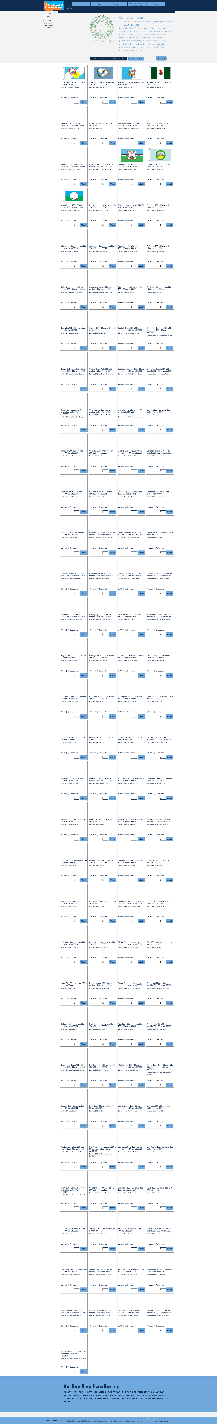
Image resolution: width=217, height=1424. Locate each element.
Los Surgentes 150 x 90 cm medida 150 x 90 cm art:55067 (159, 739)
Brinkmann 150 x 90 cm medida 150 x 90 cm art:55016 (73, 247)
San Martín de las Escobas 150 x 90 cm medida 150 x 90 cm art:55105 (102, 1149)
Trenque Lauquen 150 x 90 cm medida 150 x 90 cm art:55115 (159, 1230)
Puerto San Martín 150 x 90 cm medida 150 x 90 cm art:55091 (159, 984)
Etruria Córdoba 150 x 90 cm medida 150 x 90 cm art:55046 (130, 534)
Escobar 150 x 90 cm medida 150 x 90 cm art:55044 (72, 534)
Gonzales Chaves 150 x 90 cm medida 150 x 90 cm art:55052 (72, 616)
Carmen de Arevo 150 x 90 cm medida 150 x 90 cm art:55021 (101, 288)
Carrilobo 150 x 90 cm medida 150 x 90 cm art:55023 (159, 288)
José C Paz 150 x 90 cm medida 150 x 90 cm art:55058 (131, 657)
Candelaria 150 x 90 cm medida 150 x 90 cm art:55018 (131, 247)
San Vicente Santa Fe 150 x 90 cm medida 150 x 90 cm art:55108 (72, 1190)
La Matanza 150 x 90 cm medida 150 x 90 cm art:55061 (102, 698)
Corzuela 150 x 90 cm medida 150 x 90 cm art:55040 (72, 493)
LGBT (89, 1392)
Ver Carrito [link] (161, 58)
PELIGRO (78, 1392)
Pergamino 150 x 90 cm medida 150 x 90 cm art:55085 (102, 943)
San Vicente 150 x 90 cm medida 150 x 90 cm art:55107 (160, 1148)
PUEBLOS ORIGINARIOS (135, 1392)
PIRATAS (101, 1395)
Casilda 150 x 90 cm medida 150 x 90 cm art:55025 (102, 329)
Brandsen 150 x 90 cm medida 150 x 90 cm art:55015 (159, 206)
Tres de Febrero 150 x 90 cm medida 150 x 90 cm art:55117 (101, 1271)
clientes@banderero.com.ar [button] (130, 1421)
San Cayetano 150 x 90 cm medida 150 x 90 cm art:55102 (130, 1107)
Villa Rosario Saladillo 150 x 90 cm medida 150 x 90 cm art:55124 (73, 1354)
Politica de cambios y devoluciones (137, 4)
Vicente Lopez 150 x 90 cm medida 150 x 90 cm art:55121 (101, 1312)
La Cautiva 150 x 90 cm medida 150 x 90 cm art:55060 (73, 698)
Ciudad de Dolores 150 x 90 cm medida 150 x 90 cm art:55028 (73, 370)
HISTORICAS (87, 1395)
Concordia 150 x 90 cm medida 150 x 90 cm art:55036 (72, 452)
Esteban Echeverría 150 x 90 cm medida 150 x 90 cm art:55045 (102, 534)
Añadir (83, 102)
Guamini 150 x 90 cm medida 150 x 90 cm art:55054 (129, 616)
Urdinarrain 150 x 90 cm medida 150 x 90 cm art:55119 (159, 1271)
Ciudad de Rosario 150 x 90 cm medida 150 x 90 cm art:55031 (159, 370)
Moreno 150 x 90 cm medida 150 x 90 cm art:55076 (73, 861)
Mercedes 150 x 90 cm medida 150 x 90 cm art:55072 (72, 820)
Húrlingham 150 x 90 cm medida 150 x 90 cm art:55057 (102, 657)
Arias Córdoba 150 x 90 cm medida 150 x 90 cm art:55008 (72, 165)
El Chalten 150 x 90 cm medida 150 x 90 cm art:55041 (101, 493)
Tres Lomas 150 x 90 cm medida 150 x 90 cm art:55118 (131, 1271)
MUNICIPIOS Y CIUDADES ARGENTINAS (85, 1398)
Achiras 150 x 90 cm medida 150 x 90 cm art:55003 (160, 83)
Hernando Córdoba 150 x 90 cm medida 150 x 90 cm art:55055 (159, 616)
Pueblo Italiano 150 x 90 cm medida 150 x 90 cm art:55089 (101, 984)
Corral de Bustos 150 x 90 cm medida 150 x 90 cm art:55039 (159, 452)
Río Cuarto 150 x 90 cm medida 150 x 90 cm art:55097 (102, 1066)
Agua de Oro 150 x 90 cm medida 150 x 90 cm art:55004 (72, 124)
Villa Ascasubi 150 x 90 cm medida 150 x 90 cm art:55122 (130, 1312)
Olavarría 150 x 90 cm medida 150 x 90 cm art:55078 (130, 861)
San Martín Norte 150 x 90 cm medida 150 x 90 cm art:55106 (130, 1148)
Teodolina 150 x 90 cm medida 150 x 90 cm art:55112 (72, 1230)
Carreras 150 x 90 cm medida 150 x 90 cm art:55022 (130, 288)
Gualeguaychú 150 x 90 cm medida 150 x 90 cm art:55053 (101, 616)
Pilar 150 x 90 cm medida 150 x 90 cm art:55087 (159, 943)
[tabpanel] (146, 33)
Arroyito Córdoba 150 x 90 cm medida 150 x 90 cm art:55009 (101, 165)
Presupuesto (118, 4)
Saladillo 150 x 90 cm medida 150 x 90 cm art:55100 (72, 1107)
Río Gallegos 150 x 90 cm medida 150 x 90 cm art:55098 (130, 1066)
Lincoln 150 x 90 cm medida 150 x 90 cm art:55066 (131, 739)
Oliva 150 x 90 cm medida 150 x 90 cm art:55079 (159, 861)
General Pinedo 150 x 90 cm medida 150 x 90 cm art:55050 (130, 575)
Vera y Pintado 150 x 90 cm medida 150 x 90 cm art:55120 (72, 1312)
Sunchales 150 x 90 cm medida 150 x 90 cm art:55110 (130, 1189)
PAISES (67, 1392)
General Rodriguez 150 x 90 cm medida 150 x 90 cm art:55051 (159, 575)
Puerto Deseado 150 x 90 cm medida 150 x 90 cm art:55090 (130, 984)
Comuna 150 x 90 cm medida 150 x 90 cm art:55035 (158, 411)
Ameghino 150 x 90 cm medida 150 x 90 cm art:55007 (159, 124)
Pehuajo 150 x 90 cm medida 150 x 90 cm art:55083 (158, 902)
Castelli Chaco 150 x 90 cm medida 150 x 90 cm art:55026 (130, 329)
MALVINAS (100, 1392)
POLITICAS (114, 1392)
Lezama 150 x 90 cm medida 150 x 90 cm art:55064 (73, 739)
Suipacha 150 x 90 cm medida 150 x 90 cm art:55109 (101, 1189)
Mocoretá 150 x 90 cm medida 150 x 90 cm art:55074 (130, 820)
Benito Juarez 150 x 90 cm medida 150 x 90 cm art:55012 (72, 206)
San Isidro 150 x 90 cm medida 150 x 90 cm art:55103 (159, 1107)
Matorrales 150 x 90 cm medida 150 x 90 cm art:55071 (159, 779)
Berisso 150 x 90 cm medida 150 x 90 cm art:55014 (131, 206)
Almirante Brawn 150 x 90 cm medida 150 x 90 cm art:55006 (130, 124)
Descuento (73, 98)
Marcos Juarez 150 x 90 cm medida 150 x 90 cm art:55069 (101, 779)
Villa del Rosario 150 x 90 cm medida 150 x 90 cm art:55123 (159, 1312)
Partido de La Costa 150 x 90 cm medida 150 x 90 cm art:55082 (131, 902)
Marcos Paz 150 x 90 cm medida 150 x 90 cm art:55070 (131, 779)
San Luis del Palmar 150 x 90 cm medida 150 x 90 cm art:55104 (73, 1148)
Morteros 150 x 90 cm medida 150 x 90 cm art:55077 (101, 861)
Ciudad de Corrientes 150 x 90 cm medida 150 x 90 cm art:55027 (159, 330)
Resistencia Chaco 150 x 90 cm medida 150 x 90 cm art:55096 (73, 1066)
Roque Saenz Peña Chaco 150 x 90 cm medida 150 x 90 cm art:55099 (160, 1067)
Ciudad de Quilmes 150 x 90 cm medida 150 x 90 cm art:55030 (131, 370)
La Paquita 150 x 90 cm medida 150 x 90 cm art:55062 (130, 698)
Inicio (81, 4)
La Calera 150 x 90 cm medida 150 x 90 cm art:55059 (159, 657)
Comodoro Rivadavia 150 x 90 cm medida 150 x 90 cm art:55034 (130, 412)
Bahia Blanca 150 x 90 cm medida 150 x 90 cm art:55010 (130, 165)
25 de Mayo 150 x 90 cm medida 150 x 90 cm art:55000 (73, 83)
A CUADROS (157, 1392)
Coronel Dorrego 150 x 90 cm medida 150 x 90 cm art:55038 (130, 452)
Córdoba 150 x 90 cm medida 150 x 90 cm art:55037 (101, 452)
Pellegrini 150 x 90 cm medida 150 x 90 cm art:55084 (72, 943)
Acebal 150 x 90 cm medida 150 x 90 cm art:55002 (131, 83)
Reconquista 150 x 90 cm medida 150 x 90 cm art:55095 (159, 1025)
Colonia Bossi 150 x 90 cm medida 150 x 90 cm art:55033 (101, 411)
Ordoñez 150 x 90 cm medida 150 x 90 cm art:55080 (72, 902)
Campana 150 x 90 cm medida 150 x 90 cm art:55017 (101, 247)
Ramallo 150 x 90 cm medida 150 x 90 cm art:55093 (101, 1025)
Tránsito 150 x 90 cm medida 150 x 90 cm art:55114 (131, 1230)
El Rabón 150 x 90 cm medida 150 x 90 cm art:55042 (130, 493)
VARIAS (67, 1401)
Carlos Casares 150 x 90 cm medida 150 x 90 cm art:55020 (72, 288)
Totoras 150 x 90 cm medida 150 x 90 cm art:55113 (102, 1230)
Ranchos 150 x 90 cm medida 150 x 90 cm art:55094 (130, 1025)
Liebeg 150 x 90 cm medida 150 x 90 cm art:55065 (102, 739)
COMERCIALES (115, 1395)
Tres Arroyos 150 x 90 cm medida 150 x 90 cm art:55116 (73, 1271)
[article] (74, 85)
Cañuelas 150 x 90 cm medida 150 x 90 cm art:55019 (159, 247)
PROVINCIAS (70, 1395)
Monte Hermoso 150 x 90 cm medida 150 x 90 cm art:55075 (159, 820)
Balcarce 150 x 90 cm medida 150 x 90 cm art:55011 (158, 165)
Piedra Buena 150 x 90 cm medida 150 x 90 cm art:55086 (130, 943)
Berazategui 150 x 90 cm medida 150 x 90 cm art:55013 (102, 206)
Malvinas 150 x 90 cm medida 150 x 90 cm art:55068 (72, 779)
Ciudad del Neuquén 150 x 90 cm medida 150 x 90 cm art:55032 (72, 412)
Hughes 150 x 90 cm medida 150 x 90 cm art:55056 (73, 657)
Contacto (155, 4)
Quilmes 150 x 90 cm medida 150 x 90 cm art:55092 (72, 1025)
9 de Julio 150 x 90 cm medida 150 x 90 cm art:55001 (101, 83)
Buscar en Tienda (136, 58)
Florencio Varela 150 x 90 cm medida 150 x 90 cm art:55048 (72, 575)
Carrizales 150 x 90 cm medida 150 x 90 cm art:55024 (72, 329)
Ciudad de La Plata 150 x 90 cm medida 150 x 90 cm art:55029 (102, 370)
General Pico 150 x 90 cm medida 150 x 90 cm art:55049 (101, 575)
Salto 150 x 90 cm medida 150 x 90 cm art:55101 (102, 1107)
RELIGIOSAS (156, 1395)
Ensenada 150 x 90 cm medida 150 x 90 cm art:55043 (159, 493)
